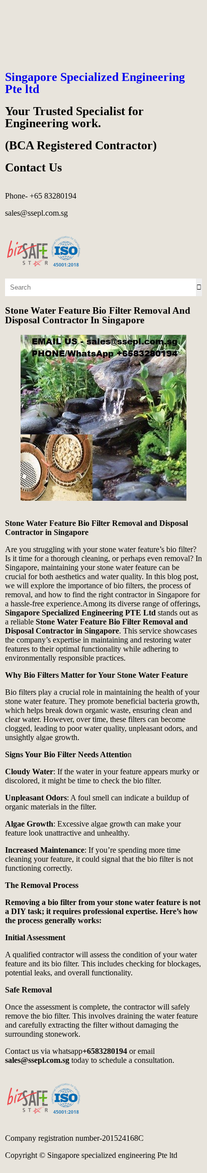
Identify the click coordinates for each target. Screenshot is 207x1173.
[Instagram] (44, 17)
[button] (103, 51)
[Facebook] (17, 17)
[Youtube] (71, 17)
